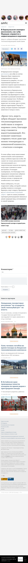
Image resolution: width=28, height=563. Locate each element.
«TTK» (20, 492)
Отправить (5, 289)
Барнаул (4, 230)
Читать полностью (14, 341)
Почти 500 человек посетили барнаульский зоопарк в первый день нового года (13, 223)
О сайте (2, 430)
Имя (3, 272)
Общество (11, 26)
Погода (11, 230)
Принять (20, 559)
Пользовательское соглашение (7, 424)
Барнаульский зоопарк (8, 232)
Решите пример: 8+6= (6, 286)
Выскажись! (5, 48)
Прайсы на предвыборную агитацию (8, 432)
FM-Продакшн (4, 423)
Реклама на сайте (5, 426)
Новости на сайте (5, 421)
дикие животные (20, 230)
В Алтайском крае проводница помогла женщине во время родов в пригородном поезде (13, 385)
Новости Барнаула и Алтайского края (9, 434)
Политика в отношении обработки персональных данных (13, 438)
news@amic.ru (8, 456)
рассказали (5, 74)
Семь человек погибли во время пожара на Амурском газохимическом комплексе (13, 347)
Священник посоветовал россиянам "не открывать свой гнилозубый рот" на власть (12, 306)
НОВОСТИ (3, 26)
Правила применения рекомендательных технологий (12, 436)
